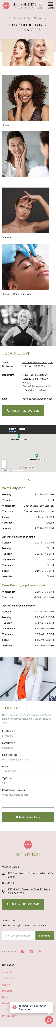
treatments (17, 18)
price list (7, 990)
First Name (8, 731)
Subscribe (44, 935)
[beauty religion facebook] (31, 951)
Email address (10, 754)
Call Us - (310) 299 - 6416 (25, 410)
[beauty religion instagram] (22, 951)
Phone (6, 766)
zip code (6, 778)
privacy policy (9, 1015)
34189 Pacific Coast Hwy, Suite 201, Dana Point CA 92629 (35, 378)
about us (7, 972)
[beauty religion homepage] (19, 5)
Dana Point (8, 1003)
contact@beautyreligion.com (37, 398)
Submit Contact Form (28, 817)
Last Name (8, 742)
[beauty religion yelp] (40, 951)
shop (5, 997)
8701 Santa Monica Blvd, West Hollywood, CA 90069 (37, 364)
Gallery (6, 984)
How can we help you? (14, 790)
